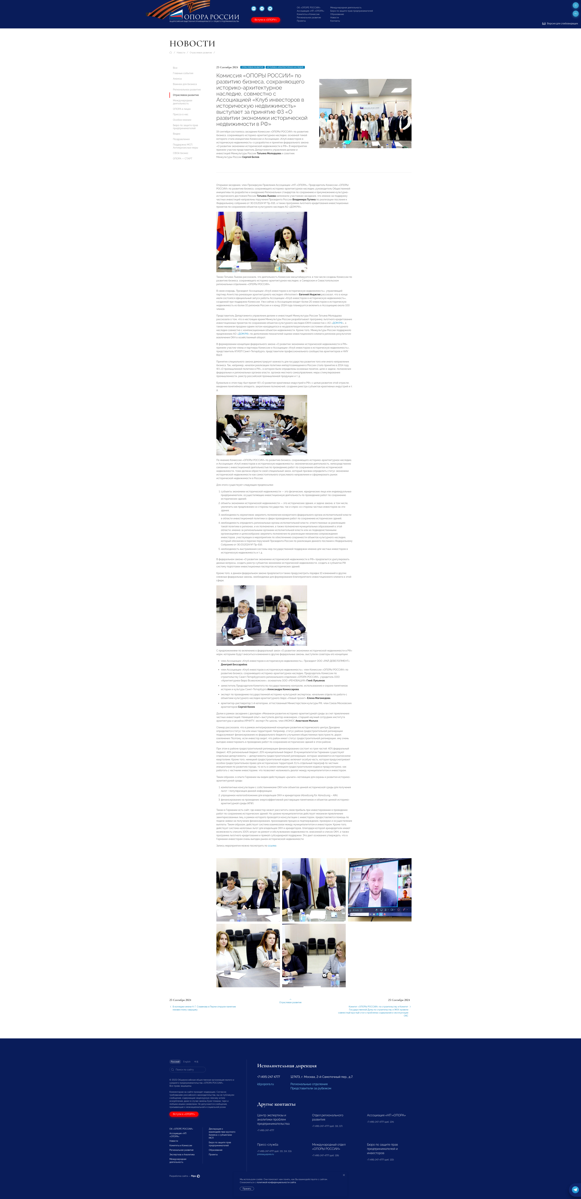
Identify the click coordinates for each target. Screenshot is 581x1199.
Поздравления (181, 139)
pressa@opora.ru (265, 1154)
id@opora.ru (265, 1084)
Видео (176, 133)
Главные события (183, 73)
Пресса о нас (180, 114)
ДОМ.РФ (337, 322)
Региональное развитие (309, 17)
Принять (247, 1189)
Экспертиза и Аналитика (182, 1154)
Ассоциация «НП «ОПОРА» (310, 11)
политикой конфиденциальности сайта (276, 1182)
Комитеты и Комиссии (308, 14)
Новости (334, 17)
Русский (175, 1061)
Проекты (301, 21)
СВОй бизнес (180, 153)
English (186, 1061)
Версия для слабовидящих (562, 23)
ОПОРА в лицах (182, 109)
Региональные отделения (309, 1084)
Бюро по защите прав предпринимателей (351, 11)
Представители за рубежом (310, 1088)
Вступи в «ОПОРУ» (266, 19)
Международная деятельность (345, 7)
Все (175, 67)
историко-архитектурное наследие (285, 67)
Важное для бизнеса (185, 84)
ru (575, 14)
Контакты (335, 21)
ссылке (272, 845)
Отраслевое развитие (201, 52)
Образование (337, 14)
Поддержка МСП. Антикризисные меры (185, 146)
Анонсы (177, 78)
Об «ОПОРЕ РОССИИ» (308, 7)
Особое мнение (182, 119)
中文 (196, 1061)
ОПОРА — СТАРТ (182, 158)
